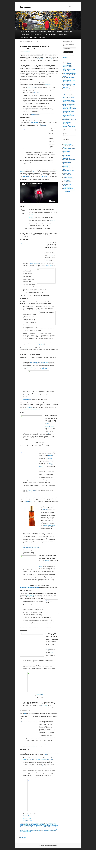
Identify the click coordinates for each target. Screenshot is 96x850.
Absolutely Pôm (52, 220)
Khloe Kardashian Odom (29, 826)
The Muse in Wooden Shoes (69, 178)
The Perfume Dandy (67, 181)
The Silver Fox (66, 185)
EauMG (64, 154)
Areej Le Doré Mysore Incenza (69, 73)
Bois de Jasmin (66, 151)
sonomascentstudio (35, 114)
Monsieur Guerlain (67, 162)
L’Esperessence (66, 158)
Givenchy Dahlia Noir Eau (33, 824)
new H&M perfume (44, 827)
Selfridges (34, 746)
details (31, 214)
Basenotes (65, 150)
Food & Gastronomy (24, 37)
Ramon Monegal (43, 829)
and (39, 362)
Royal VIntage (44, 705)
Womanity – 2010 (27, 818)
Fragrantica (50, 58)
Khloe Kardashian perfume (39, 826)
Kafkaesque (25, 6)
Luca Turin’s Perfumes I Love (69, 159)
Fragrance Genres (42, 31)
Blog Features (51, 31)
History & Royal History (62, 34)
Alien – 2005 (26, 817)
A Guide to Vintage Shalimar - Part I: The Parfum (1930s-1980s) (69, 115)
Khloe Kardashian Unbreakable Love (51, 826)
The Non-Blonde (66, 180)
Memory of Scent (66, 161)
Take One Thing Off (67, 174)
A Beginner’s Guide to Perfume (26, 34)
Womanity (36, 765)
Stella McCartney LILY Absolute (34, 830)
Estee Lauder (45, 509)
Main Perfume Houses (25, 31)
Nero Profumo (66, 163)
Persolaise (65, 166)
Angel (29, 765)
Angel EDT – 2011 (27, 820)
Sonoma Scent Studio (31, 87)
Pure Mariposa (39, 124)
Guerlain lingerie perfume (28, 825)
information (47, 84)
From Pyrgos (66, 156)
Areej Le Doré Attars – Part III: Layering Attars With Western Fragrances (69, 86)
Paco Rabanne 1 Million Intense (34, 829)
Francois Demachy (45, 433)
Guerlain (31, 217)
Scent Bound (29, 407)
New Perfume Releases (38, 823)
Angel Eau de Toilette (44, 765)
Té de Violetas (66, 176)
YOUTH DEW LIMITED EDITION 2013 (31, 547)
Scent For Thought (67, 173)
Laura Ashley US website (40, 344)
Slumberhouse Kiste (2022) (68, 72)
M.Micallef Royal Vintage (35, 827)
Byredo (21, 824)
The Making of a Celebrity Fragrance (32, 409)
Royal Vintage (33, 665)
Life (31, 37)
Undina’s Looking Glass (68, 188)
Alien (32, 765)
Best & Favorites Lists (38, 34)
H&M (34, 825)
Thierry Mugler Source (45, 830)
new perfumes (25, 829)
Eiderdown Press (66, 155)
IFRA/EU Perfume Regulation (50, 34)
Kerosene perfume (46, 825)
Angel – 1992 (26, 815)
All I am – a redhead (67, 144)
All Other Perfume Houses (29, 823)
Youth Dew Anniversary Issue (25, 831)
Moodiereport (42, 569)
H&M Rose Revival (39, 825)
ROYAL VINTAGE (39, 694)
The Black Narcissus (67, 177)
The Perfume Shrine (67, 183)
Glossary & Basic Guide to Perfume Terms (64, 31)
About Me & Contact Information (40, 37)
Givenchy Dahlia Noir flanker (44, 824)
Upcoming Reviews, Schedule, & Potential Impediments (67, 67)
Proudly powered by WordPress (51, 845)
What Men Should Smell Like (69, 189)
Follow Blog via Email (68, 52)
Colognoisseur (66, 152)
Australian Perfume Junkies (69, 148)
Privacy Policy (23, 837)
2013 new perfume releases (51, 823)
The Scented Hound (67, 184)
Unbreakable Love (52, 830)
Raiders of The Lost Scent (68, 170)
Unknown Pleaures (32, 490)
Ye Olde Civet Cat (66, 191)
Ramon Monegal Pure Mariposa (52, 829)
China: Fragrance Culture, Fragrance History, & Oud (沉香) (69, 102)
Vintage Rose (36, 92)
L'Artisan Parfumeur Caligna (25, 827)
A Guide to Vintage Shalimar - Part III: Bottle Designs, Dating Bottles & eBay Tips (69, 108)
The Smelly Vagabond (67, 187)
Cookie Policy (23, 838)
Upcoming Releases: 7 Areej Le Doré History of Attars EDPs (69, 82)
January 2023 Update (67, 63)
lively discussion (28, 347)
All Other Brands (34, 31)
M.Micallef (48, 649)
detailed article (28, 501)
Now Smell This (40, 58)
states (33, 171)
